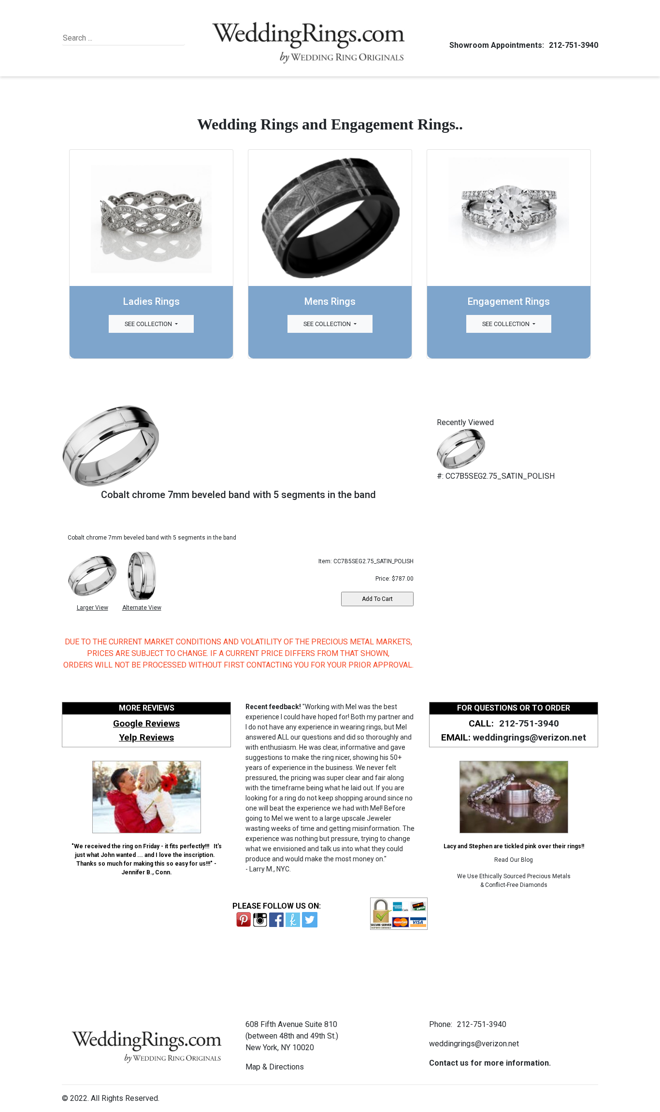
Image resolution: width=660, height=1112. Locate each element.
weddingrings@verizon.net (529, 737)
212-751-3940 (573, 45)
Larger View (92, 607)
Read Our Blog (513, 859)
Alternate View (141, 607)
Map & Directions (274, 1066)
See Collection (149, 324)
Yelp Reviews (146, 737)
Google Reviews (146, 723)
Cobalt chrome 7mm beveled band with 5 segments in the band (238, 494)
